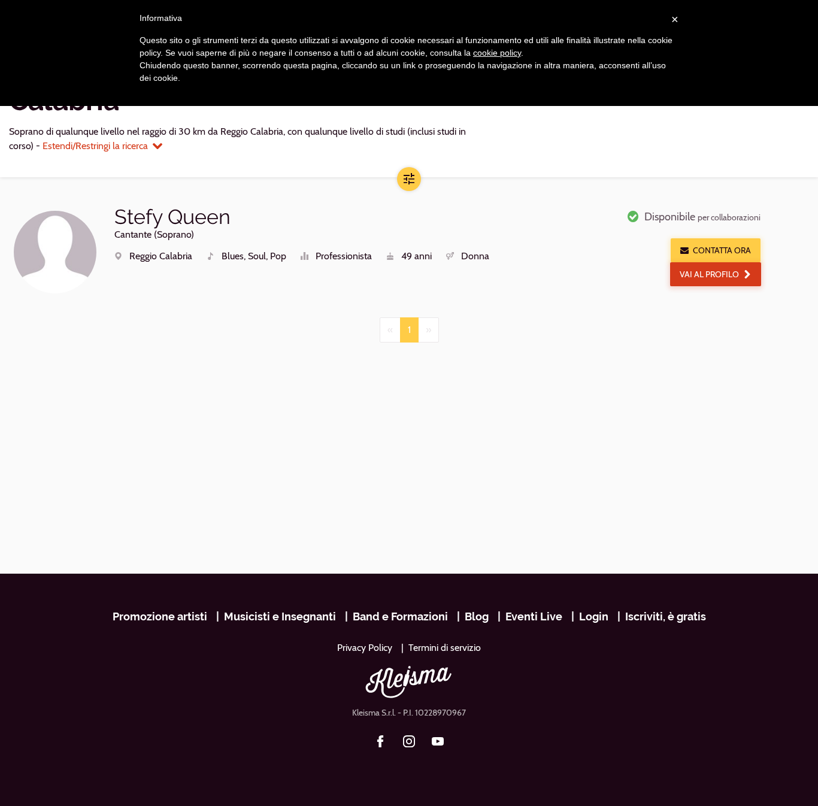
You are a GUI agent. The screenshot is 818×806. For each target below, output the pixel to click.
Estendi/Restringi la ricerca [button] (95, 145)
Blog (477, 616)
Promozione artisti (160, 616)
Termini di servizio (444, 647)
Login (593, 616)
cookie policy (497, 52)
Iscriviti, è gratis (665, 616)
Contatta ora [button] (722, 250)
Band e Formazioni (400, 616)
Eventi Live (533, 616)
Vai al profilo (709, 274)
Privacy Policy (364, 647)
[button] (409, 179)
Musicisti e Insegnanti (280, 616)
